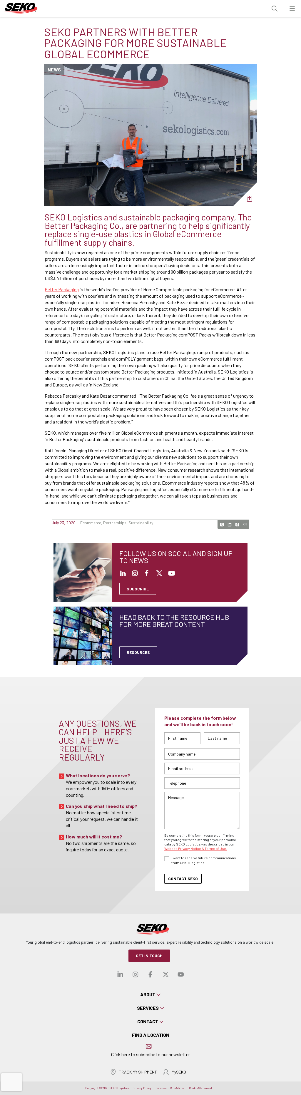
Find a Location (150, 1035)
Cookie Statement (200, 1088)
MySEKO (179, 1071)
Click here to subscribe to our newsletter (150, 1054)
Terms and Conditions (170, 1088)
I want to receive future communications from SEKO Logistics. (203, 860)
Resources (138, 652)
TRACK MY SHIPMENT (138, 1071)
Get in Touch (149, 955)
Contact (147, 1021)
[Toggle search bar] (274, 8)
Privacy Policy (142, 1088)
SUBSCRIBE (138, 588)
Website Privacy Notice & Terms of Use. (195, 848)
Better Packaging (62, 289)
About (147, 994)
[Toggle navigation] (292, 8)
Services (148, 1008)
